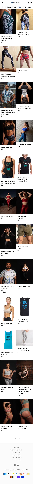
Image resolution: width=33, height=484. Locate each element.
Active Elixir (13, 469)
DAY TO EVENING (10, 7)
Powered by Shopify (22, 469)
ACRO (19, 7)
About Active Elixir (16, 450)
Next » (19, 438)
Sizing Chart (16, 452)
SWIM (29, 7)
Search (16, 447)
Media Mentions (17, 457)
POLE (24, 7)
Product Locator (16, 460)
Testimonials (16, 455)
